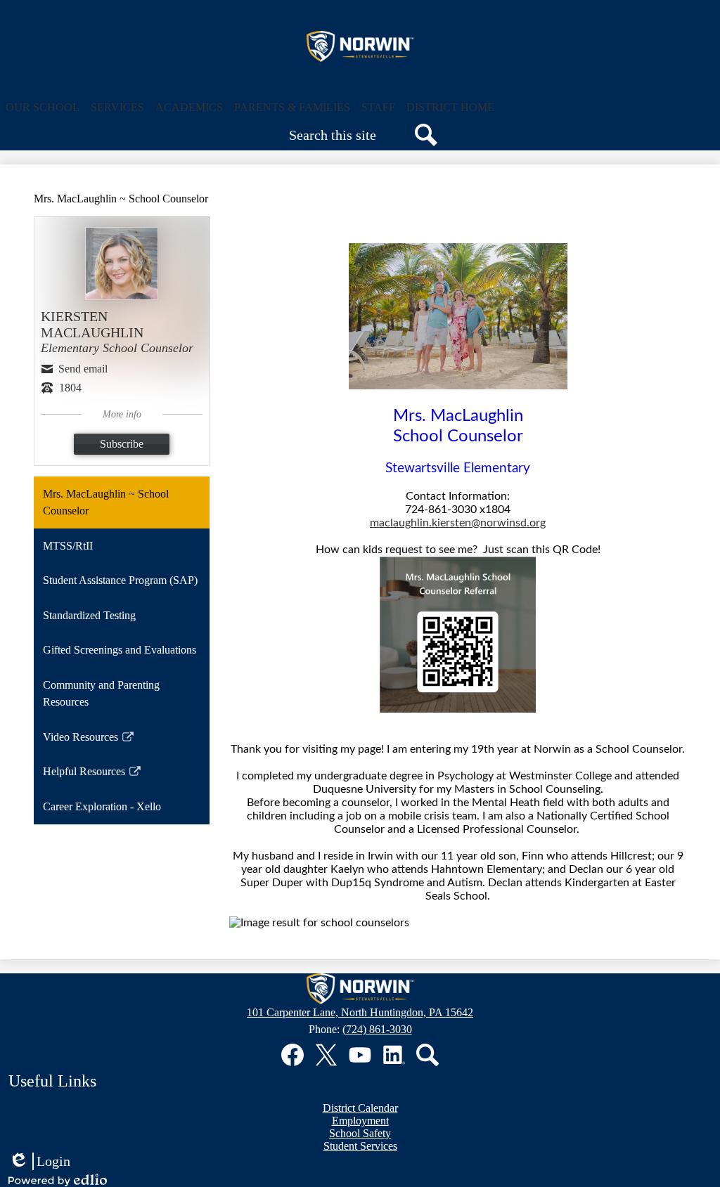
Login (39, 1161)
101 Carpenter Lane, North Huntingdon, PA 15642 (360, 1012)
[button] (42, 107)
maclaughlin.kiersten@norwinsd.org (458, 522)
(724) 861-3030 (377, 1029)
